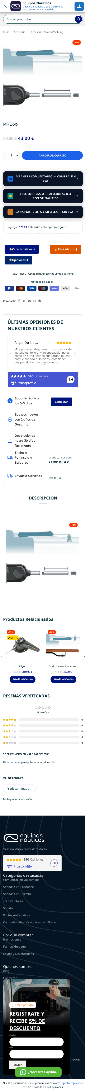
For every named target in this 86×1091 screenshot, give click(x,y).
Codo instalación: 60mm (63, 666)
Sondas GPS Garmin (17, 894)
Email (11, 1047)
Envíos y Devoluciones (18, 954)
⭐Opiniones (17, 260)
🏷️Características (20, 249)
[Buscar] (78, 19)
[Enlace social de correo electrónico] (29, 301)
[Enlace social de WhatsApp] (34, 301)
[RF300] (22, 645)
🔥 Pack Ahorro (64, 249)
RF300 (23, 666)
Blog (6, 971)
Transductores (13, 901)
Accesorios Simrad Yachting (47, 32)
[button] (22, 679)
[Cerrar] (68, 974)
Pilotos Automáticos (16, 915)
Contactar (61, 402)
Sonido (8, 908)
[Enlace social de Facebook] (18, 301)
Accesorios (20, 32)
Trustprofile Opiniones (70, 1083)
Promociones (12, 939)
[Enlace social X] (24, 301)
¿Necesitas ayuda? (42, 1072)
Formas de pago (14, 946)
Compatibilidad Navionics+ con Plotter (30, 922)
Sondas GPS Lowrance (18, 887)
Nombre (12, 1035)
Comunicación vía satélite (21, 880)
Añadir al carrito (52, 155)
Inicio (6, 32)
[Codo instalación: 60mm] (63, 645)
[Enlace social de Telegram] (40, 301)
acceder (16, 762)
